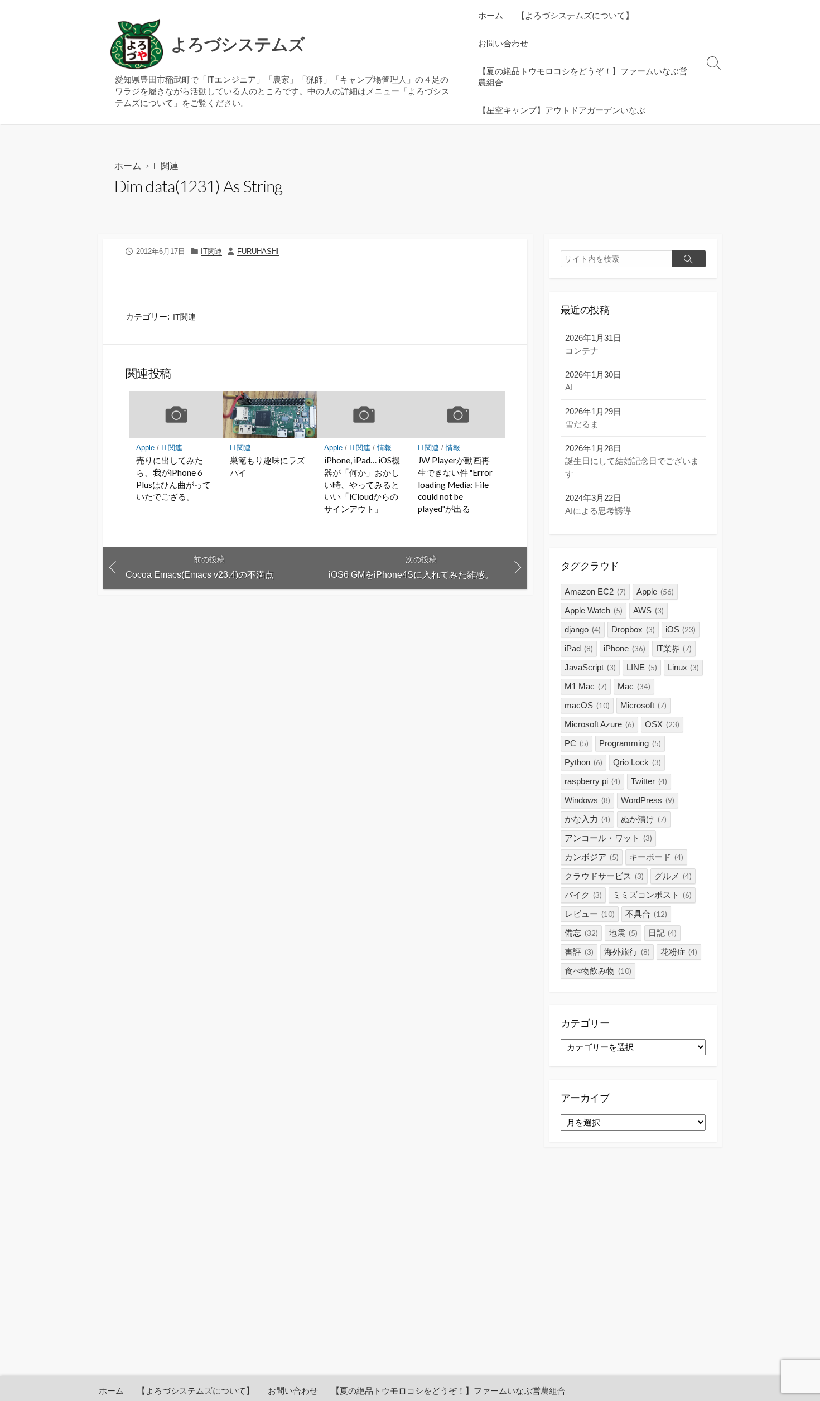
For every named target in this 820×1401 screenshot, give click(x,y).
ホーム (490, 15)
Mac (634, 686)
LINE (641, 667)
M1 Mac (586, 686)
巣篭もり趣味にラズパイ (267, 466)
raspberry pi (592, 781)
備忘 (581, 933)
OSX (662, 724)
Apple (145, 447)
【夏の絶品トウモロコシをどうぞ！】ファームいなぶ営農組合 (582, 76)
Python (583, 762)
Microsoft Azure (599, 724)
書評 (579, 951)
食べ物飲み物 (598, 970)
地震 (623, 933)
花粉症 (679, 951)
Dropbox (633, 629)
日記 (662, 933)
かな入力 (587, 819)
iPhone (624, 648)
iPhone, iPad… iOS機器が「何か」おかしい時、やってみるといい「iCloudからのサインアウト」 (362, 484)
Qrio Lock (637, 762)
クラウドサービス (604, 876)
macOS (587, 705)
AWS (648, 610)
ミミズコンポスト (652, 895)
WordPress (647, 800)
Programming (630, 743)
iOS (680, 629)
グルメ (673, 876)
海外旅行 (627, 951)
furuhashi (258, 251)
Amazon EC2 (595, 591)
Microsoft (643, 705)
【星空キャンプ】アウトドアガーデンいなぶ (561, 110)
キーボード (656, 857)
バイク (583, 895)
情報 (384, 447)
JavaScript (590, 667)
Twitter (649, 781)
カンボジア (592, 857)
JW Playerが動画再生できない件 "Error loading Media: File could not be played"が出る (455, 484)
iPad (579, 648)
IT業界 (674, 648)
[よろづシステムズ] (137, 45)
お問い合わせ (503, 43)
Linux (684, 667)
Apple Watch (594, 610)
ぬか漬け (644, 819)
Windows (587, 800)
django (583, 629)
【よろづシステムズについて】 (575, 15)
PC (577, 743)
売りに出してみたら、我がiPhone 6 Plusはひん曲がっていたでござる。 (173, 478)
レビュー (590, 914)
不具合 (646, 914)
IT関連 (166, 165)
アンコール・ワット (608, 838)
